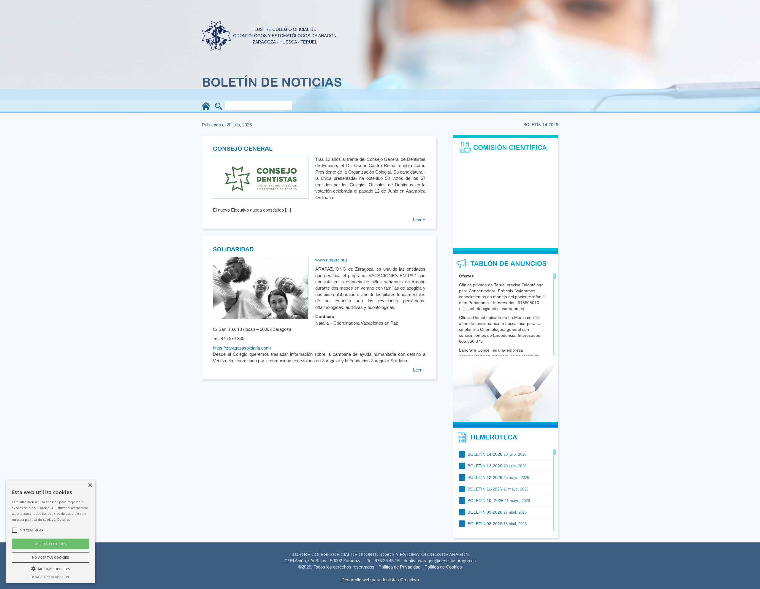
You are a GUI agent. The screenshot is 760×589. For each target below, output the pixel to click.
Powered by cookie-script (50, 577)
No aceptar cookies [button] (50, 557)
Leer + (419, 219)
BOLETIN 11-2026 (497, 489)
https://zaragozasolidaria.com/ (242, 347)
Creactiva (409, 579)
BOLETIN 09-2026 (496, 512)
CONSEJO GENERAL (243, 148)
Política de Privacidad (399, 566)
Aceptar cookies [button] (50, 544)
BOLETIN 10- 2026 (498, 500)
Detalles (63, 519)
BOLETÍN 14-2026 (496, 454)
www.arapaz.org (331, 259)
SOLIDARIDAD (233, 249)
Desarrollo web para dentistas (370, 579)
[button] (50, 568)
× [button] (90, 485)
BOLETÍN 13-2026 (496, 465)
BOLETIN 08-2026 (496, 523)
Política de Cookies (443, 566)
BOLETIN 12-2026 (497, 477)
